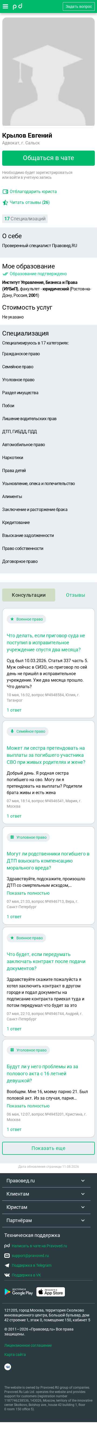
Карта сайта (15, 1354)
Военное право (29, 619)
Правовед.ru (20, 1180)
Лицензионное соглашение (28, 1345)
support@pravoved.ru (30, 1255)
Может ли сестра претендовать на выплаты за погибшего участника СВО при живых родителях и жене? (46, 755)
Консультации (29, 595)
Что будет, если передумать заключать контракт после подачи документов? (46, 961)
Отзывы (75, 595)
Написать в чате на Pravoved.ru (39, 1246)
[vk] (7, 1366)
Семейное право (30, 731)
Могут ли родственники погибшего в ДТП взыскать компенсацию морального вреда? (48, 861)
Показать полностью (28, 893)
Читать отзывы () (30, 202)
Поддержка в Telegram (31, 1265)
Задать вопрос (79, 6)
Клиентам (17, 1194)
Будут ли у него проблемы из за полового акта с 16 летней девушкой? (42, 1073)
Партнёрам (19, 1220)
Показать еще (48, 1148)
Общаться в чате (48, 158)
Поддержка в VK (26, 1275)
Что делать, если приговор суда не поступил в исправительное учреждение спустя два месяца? (46, 642)
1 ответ (14, 710)
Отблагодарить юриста (33, 191)
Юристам (16, 1207)
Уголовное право (31, 837)
